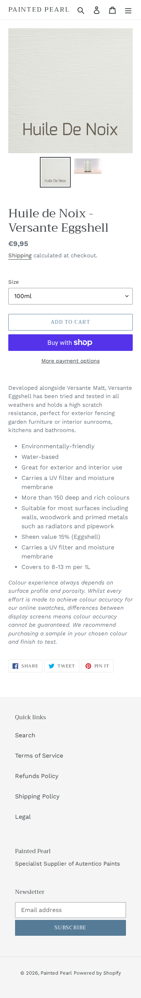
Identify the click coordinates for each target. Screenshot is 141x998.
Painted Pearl (39, 10)
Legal (23, 816)
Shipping (20, 255)
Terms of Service (39, 755)
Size (13, 282)
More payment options (70, 361)
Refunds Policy (36, 776)
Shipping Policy (37, 796)
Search (25, 735)
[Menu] (128, 10)
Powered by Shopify (97, 973)
